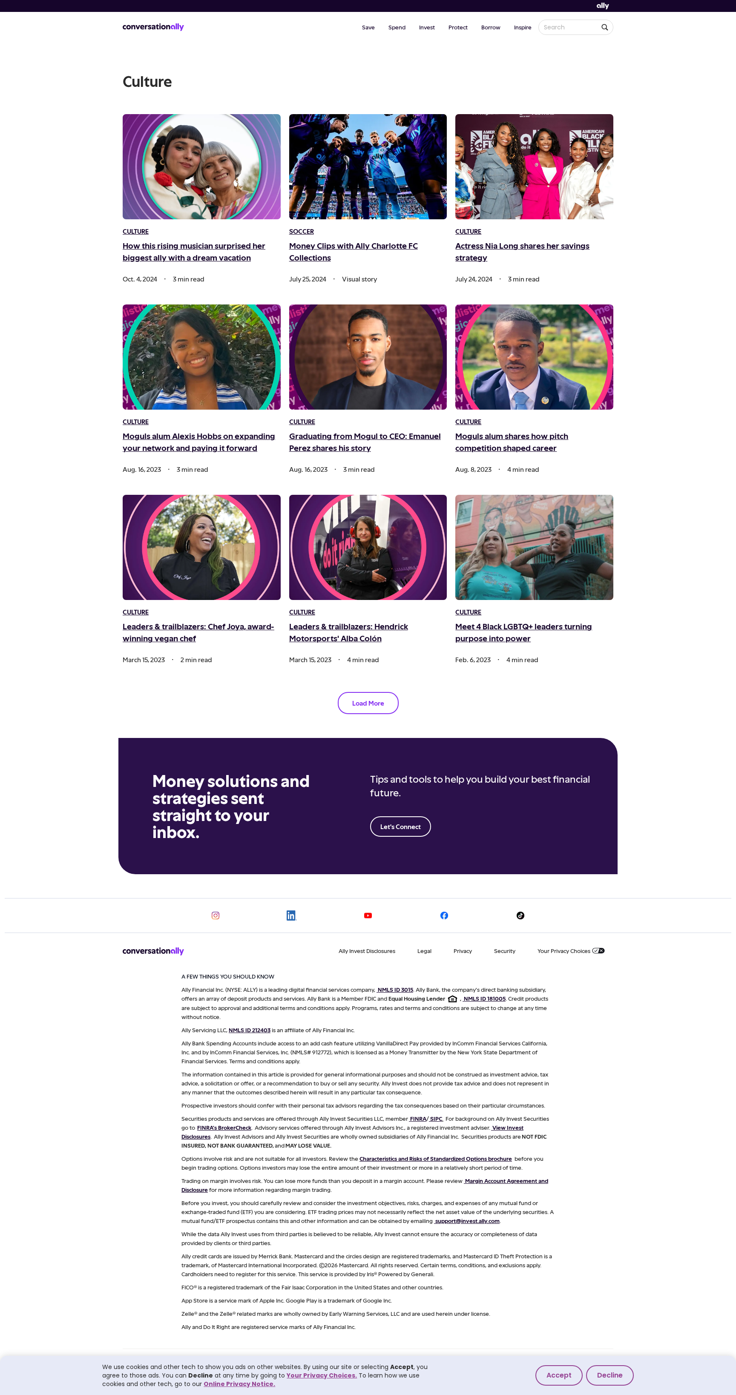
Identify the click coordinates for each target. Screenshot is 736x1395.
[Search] (605, 27)
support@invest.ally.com (467, 1220)
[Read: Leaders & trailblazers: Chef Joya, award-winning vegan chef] (202, 547)
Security (504, 950)
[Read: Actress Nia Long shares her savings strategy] (534, 166)
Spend (396, 27)
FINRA (418, 1118)
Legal (424, 950)
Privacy (463, 950)
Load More (368, 703)
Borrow (490, 27)
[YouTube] (368, 915)
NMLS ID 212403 (249, 1029)
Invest (427, 27)
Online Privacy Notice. (239, 1384)
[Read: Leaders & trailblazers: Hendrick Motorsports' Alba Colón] (368, 547)
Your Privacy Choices (564, 950)
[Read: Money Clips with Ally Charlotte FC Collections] (368, 166)
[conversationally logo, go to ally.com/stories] (153, 27)
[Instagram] (215, 915)
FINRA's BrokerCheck (224, 1127)
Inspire (523, 27)
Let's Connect (400, 826)
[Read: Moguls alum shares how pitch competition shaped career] (534, 357)
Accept (559, 1375)
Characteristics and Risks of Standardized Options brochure (435, 1158)
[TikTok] (520, 915)
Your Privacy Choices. (322, 1375)
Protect (458, 27)
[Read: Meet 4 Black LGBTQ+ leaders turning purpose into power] (534, 547)
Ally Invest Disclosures (367, 950)
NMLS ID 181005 (485, 998)
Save (368, 27)
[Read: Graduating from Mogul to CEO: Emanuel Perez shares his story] (368, 357)
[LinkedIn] (292, 915)
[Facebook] (444, 915)
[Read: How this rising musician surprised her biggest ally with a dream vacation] (202, 166)
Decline (610, 1375)
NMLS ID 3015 (395, 989)
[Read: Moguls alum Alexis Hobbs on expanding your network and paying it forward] (202, 357)
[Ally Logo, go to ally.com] (603, 6)
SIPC (436, 1118)
